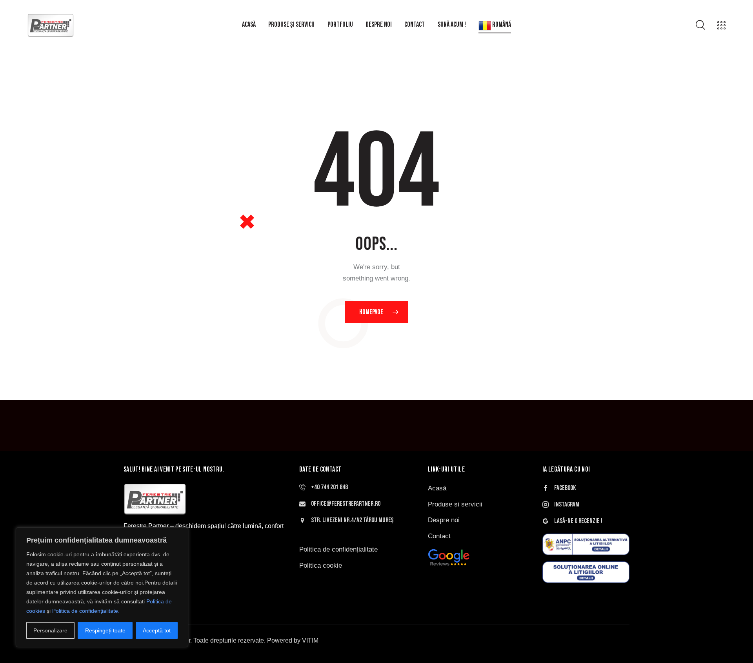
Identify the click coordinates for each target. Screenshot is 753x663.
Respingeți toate (105, 630)
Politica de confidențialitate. (86, 611)
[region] (102, 587)
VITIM (310, 640)
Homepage (371, 312)
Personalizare (50, 630)
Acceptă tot (157, 630)
